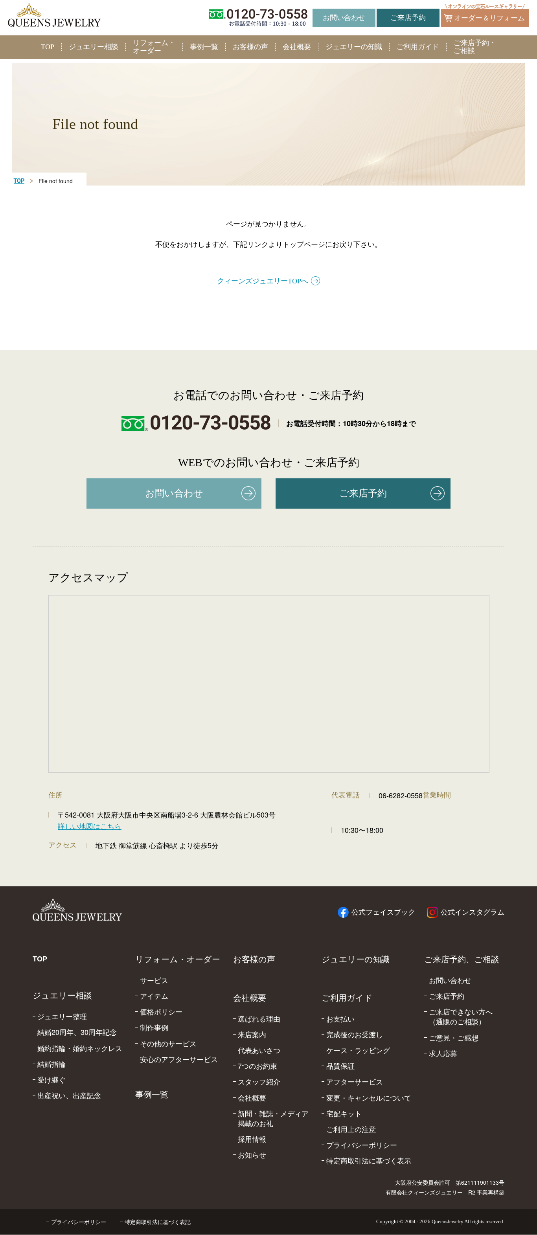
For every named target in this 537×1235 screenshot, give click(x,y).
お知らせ (252, 1155)
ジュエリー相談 (93, 47)
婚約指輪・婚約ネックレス (79, 1048)
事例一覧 (204, 47)
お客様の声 (250, 47)
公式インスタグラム (472, 912)
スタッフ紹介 (259, 1081)
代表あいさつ (259, 1050)
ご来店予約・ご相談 (475, 47)
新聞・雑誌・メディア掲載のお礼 (273, 1118)
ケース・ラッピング (358, 1050)
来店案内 (252, 1034)
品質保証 (340, 1066)
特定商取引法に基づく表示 (368, 1160)
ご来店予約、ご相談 (461, 959)
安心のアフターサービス (179, 1059)
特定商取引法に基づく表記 (158, 1222)
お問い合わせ (344, 18)
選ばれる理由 (259, 1019)
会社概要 (297, 47)
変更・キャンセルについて (368, 1098)
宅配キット (344, 1113)
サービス (154, 980)
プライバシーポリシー (361, 1145)
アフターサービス (354, 1081)
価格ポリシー (161, 1011)
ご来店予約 (408, 18)
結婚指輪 (51, 1064)
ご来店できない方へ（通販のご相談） (461, 1016)
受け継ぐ (51, 1079)
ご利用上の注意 (351, 1129)
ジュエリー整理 (62, 1016)
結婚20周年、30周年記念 (77, 1032)
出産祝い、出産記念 (69, 1095)
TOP (47, 47)
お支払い (340, 1019)
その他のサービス (168, 1043)
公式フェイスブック (383, 912)
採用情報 (252, 1139)
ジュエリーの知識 (354, 47)
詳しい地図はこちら (89, 826)
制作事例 (154, 1027)
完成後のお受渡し (354, 1034)
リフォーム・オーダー (154, 47)
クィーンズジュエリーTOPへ (262, 281)
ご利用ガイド (418, 47)
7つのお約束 (257, 1066)
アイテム (154, 996)
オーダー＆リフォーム (489, 18)
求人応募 (443, 1053)
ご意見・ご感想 (453, 1037)
